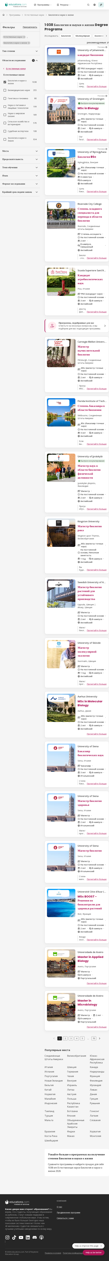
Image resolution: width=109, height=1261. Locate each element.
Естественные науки (16, 68)
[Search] (88, 4)
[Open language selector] (94, 4)
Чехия (70, 1076)
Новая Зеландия (54, 1080)
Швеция (71, 1067)
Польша (71, 1098)
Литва (70, 1089)
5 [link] (82, 1038)
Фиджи (71, 1131)
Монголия (95, 1136)
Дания (93, 1094)
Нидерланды (97, 1071)
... (88, 1038)
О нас (59, 1206)
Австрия (71, 1094)
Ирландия (95, 1085)
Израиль (72, 1085)
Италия (49, 1067)
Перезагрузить (30, 27)
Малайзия (50, 1098)
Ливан (93, 1089)
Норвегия (50, 1094)
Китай (48, 1089)
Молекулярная (83, 35)
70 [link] (94, 1038)
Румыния (95, 1103)
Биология (66, 35)
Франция (95, 1076)
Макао (71, 1136)
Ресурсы (64, 4)
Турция (49, 1115)
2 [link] (65, 1038)
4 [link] (76, 1038)
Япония (71, 1115)
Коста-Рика (51, 1136)
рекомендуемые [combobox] (96, 42)
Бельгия (49, 1085)
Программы (43, 4)
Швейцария (51, 1140)
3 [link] (71, 1038)
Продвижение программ (68, 1212)
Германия (72, 1071)
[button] (14, 37)
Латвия (94, 1115)
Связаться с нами (65, 1218)
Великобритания (76, 1055)
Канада (94, 1067)
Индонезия (51, 1103)
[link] (61, 15)
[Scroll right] (106, 35)
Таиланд (49, 1111)
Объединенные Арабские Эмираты (75, 1124)
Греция (94, 1098)
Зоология (99, 35)
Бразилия (50, 1131)
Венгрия (71, 1080)
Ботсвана (72, 1111)
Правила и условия (53, 1253)
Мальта (49, 1120)
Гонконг (94, 1111)
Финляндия (96, 1080)
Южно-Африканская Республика (97, 1059)
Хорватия (95, 1131)
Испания (49, 1071)
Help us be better (94, 1252)
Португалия (51, 1076)
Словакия (95, 1120)
